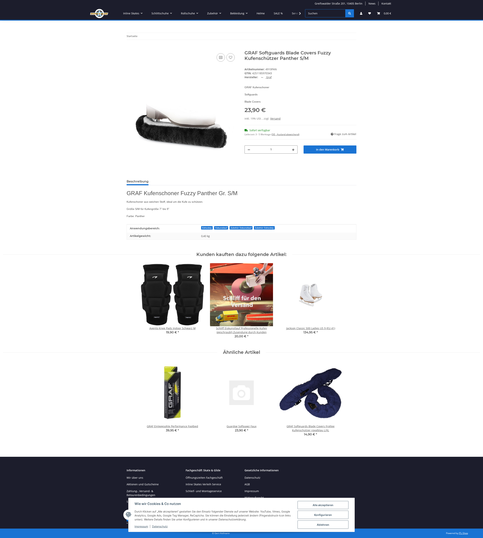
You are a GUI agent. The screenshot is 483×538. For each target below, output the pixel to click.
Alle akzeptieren (323, 505)
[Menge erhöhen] (293, 149)
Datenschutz (160, 526)
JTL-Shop (463, 533)
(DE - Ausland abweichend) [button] (285, 134)
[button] (361, 13)
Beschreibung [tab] (137, 181)
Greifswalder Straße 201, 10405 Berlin (338, 3)
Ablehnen (323, 524)
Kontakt (386, 3)
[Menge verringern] (249, 149)
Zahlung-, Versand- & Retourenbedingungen (141, 493)
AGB (247, 484)
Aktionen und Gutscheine (143, 484)
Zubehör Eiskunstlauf (241, 227)
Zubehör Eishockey (264, 227)
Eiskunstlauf (221, 227)
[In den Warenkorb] (130, 48)
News (371, 3)
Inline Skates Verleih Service (203, 484)
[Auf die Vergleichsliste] (221, 57)
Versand (275, 118)
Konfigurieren (323, 514)
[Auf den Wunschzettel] (230, 57)
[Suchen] (349, 13)
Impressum (141, 526)
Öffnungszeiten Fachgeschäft (204, 477)
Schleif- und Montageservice (204, 491)
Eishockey (207, 227)
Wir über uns (135, 477)
